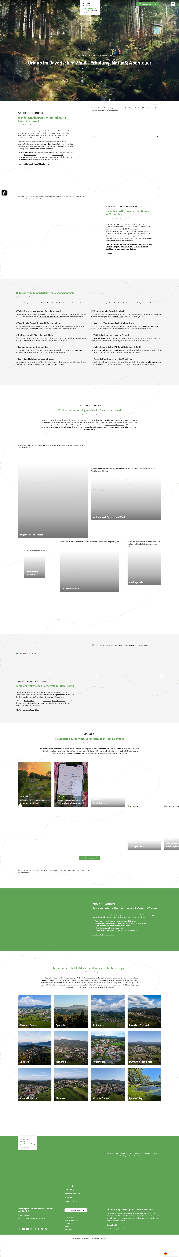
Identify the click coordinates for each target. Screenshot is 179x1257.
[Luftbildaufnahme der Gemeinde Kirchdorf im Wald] (108, 1084)
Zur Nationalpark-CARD (115, 1229)
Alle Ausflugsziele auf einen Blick (27, 710)
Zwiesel (137, 247)
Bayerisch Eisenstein (130, 244)
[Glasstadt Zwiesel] (34, 1011)
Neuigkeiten (110, 751)
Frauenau (109, 244)
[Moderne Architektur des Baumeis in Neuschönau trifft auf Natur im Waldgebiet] (144, 563)
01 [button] (124, 170)
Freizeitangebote (111, 427)
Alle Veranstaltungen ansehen (103, 935)
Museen (102, 427)
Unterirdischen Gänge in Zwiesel (34, 703)
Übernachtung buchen (149, 4)
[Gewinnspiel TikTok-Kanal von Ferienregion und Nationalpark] (71, 784)
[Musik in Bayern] (108, 784)
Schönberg (125, 249)
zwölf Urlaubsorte (100, 338)
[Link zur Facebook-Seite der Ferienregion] (19, 1229)
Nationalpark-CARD (103, 350)
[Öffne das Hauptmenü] (173, 4)
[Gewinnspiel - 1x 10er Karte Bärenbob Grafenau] (34, 784)
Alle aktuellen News (88, 858)
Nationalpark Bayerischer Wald (50, 317)
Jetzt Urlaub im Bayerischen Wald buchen (32, 164)
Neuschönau (117, 244)
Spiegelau (116, 247)
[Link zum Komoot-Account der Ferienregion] (42, 1229)
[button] (157, 137)
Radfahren (27, 341)
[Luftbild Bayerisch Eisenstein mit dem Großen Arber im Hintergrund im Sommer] (144, 1011)
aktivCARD (119, 350)
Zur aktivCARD (112, 1225)
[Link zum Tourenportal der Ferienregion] (38, 1229)
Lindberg (133, 249)
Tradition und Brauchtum (149, 326)
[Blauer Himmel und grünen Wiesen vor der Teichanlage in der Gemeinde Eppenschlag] (144, 1084)
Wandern (35, 329)
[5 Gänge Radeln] (144, 827)
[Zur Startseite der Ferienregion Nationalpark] (90, 7)
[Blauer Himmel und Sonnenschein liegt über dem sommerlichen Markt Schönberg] (108, 1011)
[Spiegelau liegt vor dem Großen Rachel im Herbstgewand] (71, 1011)
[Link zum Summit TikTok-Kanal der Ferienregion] (31, 1229)
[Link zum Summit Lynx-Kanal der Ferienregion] (46, 1229)
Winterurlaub (118, 317)
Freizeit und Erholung (56, 364)
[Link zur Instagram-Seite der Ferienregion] (23, 1229)
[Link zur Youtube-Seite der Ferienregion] (27, 1229)
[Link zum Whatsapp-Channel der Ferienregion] (35, 1229)
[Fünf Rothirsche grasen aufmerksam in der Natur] (126, 494)
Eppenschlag (142, 244)
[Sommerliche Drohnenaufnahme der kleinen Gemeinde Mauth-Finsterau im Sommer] (34, 1084)
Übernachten (152, 362)
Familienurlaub (76, 350)
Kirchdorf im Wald (127, 247)
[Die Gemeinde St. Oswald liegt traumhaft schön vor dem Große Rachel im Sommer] (144, 1048)
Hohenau (117, 249)
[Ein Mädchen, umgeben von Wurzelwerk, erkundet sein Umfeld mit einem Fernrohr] (53, 491)
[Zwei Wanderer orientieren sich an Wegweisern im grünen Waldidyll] (89, 566)
